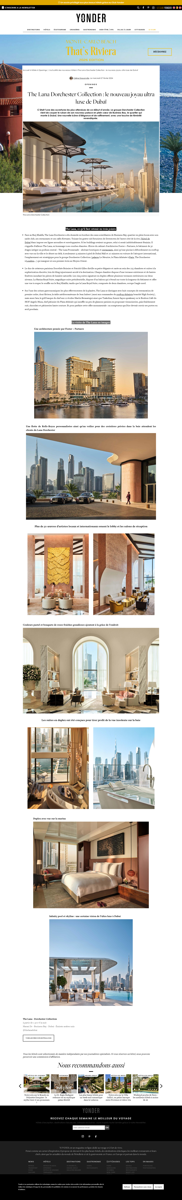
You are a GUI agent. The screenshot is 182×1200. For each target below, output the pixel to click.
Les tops (130, 1161)
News (31, 1161)
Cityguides (140, 30)
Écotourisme (60, 30)
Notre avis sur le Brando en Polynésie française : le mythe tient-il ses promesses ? (37, 1099)
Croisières (75, 30)
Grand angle (72, 1168)
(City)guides (113, 1161)
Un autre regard (74, 1170)
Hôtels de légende (51, 1170)
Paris (131, 257)
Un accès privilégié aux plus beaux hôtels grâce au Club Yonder (91, 2)
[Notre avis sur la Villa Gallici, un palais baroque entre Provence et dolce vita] (118, 1092)
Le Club (152, 30)
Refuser (127, 1187)
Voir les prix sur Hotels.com (38, 1038)
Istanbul (110, 1170)
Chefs (89, 1166)
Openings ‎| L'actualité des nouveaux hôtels (57, 70)
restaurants (107, 249)
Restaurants (92, 1168)
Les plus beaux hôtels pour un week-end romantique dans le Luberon (91, 1098)
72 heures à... (72, 1166)
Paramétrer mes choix (142, 1187)
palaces (95, 257)
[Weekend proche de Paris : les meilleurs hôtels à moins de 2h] (145, 1092)
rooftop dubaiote (125, 294)
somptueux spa (118, 305)
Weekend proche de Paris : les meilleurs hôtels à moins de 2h (145, 1098)
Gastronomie (89, 30)
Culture (31, 1172)
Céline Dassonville (81, 78)
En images (148, 1161)
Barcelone (111, 1168)
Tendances (47, 1172)
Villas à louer (124, 30)
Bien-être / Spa (107, 30)
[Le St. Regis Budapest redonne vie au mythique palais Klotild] (64, 1092)
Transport (33, 1168)
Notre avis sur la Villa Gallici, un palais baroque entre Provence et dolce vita (118, 1098)
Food (30, 1170)
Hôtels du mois (49, 1166)
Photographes (149, 1168)
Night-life (130, 1172)
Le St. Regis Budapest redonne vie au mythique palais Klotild (64, 1098)
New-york (111, 1172)
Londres (30, 260)
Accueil (26, 70)
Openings (47, 1168)
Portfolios (148, 1166)
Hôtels (47, 30)
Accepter (158, 1187)
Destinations (33, 30)
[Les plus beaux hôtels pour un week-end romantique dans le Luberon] (91, 1092)
